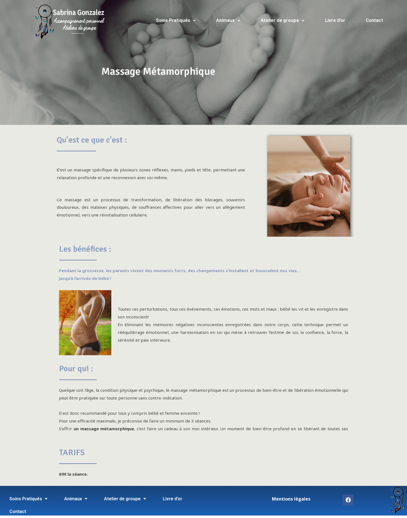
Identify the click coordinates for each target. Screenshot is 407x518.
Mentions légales (291, 499)
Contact (374, 20)
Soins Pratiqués (173, 20)
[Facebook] (348, 500)
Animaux (225, 20)
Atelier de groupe (280, 20)
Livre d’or (335, 20)
